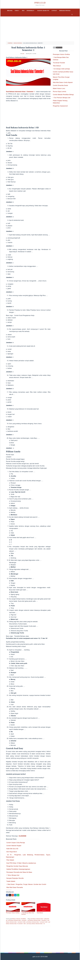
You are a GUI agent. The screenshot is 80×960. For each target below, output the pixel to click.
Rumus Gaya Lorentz (59, 91)
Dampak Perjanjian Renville (15, 878)
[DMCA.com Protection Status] (57, 47)
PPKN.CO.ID (40, 2)
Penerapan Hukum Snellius (12, 912)
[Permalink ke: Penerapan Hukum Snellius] (13, 907)
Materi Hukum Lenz (59, 88)
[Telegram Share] (15, 895)
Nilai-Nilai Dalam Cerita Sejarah (63, 82)
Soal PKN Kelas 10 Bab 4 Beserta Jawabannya (21, 863)
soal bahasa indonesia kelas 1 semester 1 (17, 920)
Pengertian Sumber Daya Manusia (17, 866)
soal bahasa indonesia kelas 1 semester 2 (37, 920)
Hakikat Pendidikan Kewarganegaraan (18, 869)
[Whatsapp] (18, 895)
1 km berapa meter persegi (61, 69)
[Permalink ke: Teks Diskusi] (44, 907)
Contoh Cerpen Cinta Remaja (15, 842)
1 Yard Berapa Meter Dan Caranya (27, 913)
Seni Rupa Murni (11, 852)
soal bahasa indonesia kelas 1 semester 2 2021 (37, 922)
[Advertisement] (40, 29)
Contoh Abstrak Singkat (13, 845)
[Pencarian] (72, 14)
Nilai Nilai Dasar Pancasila (14, 887)
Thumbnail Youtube (59, 63)
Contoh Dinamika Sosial (60, 85)
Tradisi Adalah (10, 881)
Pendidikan (23, 918)
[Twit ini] (10, 895)
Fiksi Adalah (10, 860)
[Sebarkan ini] (7, 895)
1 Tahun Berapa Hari (12, 875)
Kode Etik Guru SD (12, 848)
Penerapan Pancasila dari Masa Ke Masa (19, 872)
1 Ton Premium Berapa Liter (61, 97)
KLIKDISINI (23, 836)
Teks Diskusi (40, 912)
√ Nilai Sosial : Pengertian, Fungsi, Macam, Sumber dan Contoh (26, 884)
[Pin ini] (12, 895)
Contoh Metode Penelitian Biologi (63, 94)
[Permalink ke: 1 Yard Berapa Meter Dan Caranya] (28, 907)
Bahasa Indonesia (16, 918)
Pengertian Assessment (60, 106)
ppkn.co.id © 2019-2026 (40, 956)
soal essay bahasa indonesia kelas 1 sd (36, 923)
